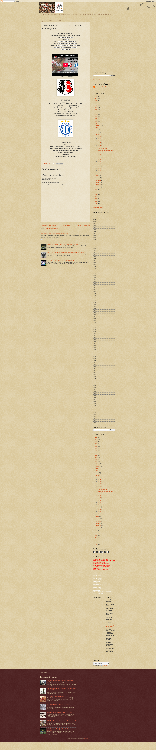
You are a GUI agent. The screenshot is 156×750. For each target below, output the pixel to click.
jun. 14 (99, 154)
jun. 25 (99, 168)
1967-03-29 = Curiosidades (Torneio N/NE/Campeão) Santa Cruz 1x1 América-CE (66, 252)
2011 (96, 103)
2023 (96, 196)
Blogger (86, 738)
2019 (96, 121)
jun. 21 (99, 161)
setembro (98, 180)
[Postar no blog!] (58, 163)
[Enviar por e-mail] (56, 163)
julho (97, 175)
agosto (98, 178)
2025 (96, 201)
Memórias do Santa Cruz (101, 87)
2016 (96, 114)
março (98, 127)
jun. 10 (99, 145)
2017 (96, 116)
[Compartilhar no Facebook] (61, 163)
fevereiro (98, 125)
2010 (96, 100)
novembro (98, 184)
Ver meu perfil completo (99, 89)
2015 (96, 112)
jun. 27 (99, 170)
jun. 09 (99, 143)
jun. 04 (99, 138)
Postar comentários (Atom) (51, 228)
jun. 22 (99, 163)
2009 (96, 98)
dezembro (98, 187)
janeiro (98, 123)
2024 (96, 198)
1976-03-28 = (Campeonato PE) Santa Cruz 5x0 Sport (59, 712)
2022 (96, 194)
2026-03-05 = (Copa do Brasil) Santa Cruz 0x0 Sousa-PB (60, 260)
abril (97, 129)
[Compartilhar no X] (59, 163)
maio (97, 132)
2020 (96, 189)
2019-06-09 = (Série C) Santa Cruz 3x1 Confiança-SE (105, 147)
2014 (96, 109)
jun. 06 (99, 140)
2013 (96, 107)
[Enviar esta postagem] (53, 163)
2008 (96, 96)
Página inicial (66, 225)
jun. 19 (99, 159)
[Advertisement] (104, 44)
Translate (105, 665)
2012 (96, 105)
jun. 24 (99, 166)
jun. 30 (99, 172)
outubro (98, 182)
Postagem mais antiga (83, 225)
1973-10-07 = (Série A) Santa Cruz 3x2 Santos (58, 704)
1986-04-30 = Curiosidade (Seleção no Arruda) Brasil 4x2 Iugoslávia (63, 244)
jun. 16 (99, 157)
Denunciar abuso (98, 207)
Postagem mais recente (48, 225)
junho (97, 134)
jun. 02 (99, 136)
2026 (96, 203)
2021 (96, 192)
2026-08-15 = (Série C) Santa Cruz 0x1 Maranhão (54, 233)
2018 (96, 118)
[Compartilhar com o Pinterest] (62, 163)
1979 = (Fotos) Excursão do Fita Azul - (56, 696)
